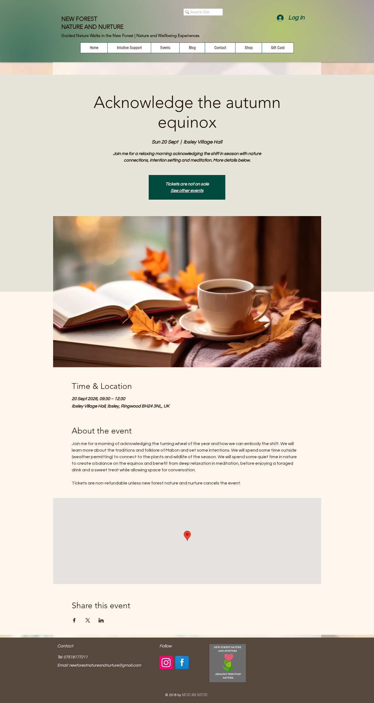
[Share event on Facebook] (74, 620)
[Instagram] (166, 662)
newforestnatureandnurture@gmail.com (105, 665)
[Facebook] (182, 662)
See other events (187, 190)
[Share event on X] (87, 620)
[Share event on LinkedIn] (101, 620)
